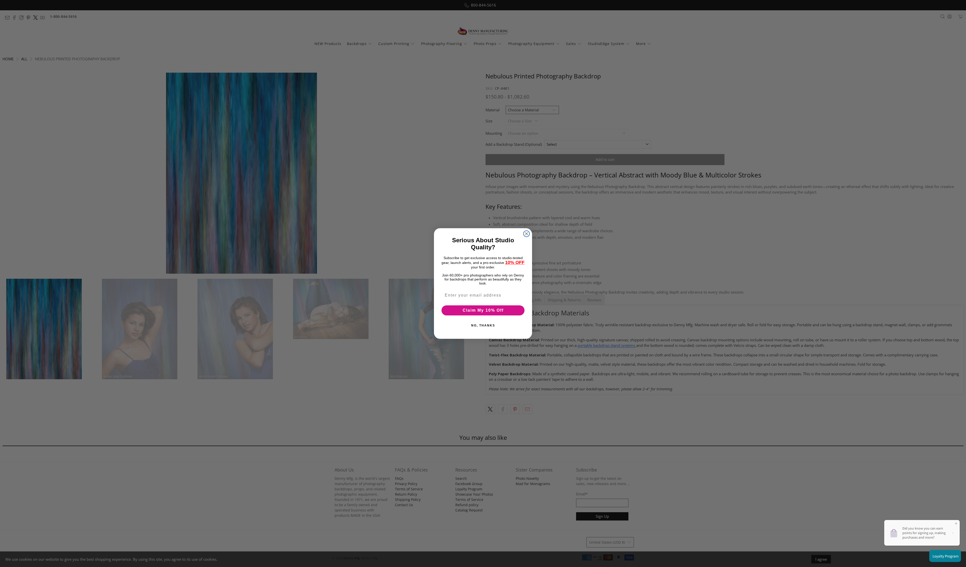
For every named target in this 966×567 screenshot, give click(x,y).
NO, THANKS (483, 325)
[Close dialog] (527, 234)
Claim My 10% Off (483, 310)
